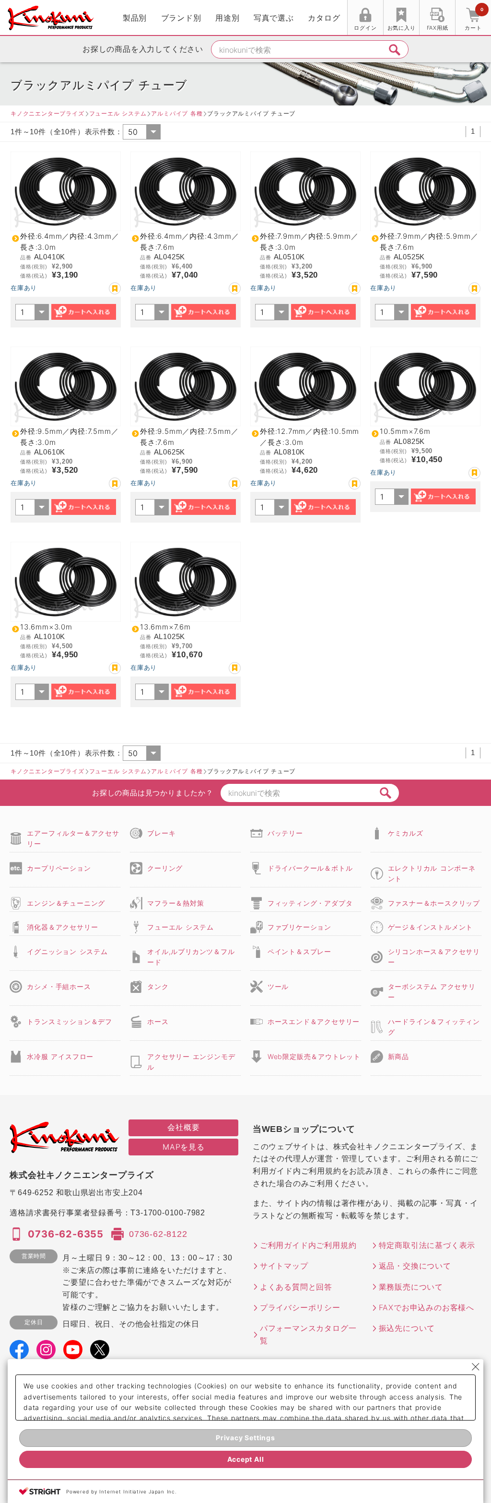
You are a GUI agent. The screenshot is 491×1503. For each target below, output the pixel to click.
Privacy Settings (245, 1437)
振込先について (407, 1328)
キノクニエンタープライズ (47, 113)
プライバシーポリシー (300, 1307)
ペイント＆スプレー (299, 951)
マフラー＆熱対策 (175, 903)
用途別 (227, 18)
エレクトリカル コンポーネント (432, 873)
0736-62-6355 (66, 1234)
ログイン (365, 27)
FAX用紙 (437, 27)
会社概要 (183, 1127)
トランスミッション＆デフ (69, 1021)
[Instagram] (46, 1353)
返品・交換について (415, 1265)
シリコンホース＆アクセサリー (434, 956)
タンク (157, 986)
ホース (157, 1021)
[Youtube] (72, 1353)
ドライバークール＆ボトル (310, 868)
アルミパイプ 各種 (176, 113)
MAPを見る (184, 1147)
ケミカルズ (405, 833)
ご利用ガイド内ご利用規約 (308, 1245)
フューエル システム (118, 113)
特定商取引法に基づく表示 (427, 1245)
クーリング (165, 868)
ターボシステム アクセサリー (432, 991)
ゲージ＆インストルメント (430, 927)
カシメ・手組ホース (59, 986)
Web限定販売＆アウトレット (314, 1056)
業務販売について (411, 1287)
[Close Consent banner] (475, 1367)
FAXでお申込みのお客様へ (426, 1307)
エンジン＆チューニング (66, 903)
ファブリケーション (299, 927)
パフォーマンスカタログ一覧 (308, 1334)
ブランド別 (181, 18)
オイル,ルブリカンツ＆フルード (190, 956)
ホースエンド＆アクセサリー (314, 1021)
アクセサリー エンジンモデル (191, 1061)
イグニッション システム (67, 951)
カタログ (324, 18)
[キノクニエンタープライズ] (51, 18)
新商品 (398, 1056)
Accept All (245, 1459)
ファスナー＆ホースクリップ (434, 903)
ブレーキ (161, 833)
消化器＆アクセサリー (62, 927)
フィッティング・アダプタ (310, 903)
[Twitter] (99, 1353)
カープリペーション (59, 868)
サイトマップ (284, 1265)
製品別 (135, 18)
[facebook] (19, 1353)
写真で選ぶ (274, 18)
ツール (278, 986)
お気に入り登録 (115, 288)
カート (474, 19)
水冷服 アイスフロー (60, 1056)
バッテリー (285, 833)
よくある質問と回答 (296, 1287)
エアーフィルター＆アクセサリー (73, 838)
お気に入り (401, 27)
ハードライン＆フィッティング (434, 1026)
